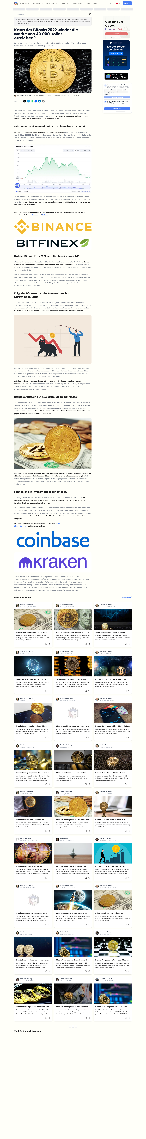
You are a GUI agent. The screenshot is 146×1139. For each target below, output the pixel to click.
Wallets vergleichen (73, 589)
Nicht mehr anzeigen (73, 593)
